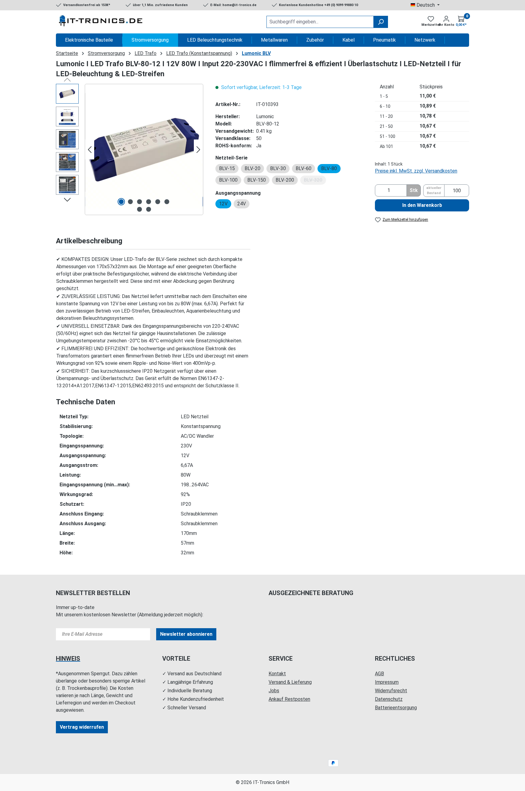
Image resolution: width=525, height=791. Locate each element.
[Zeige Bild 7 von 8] (139, 209)
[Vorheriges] (89, 149)
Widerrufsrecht (391, 690)
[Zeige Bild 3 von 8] (139, 201)
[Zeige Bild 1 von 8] (121, 201)
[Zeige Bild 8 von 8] (148, 209)
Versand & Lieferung (290, 682)
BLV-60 (303, 168)
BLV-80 (329, 168)
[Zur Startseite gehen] (101, 21)
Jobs (274, 690)
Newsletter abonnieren (186, 634)
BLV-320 (315, 181)
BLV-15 (227, 168)
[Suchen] (380, 22)
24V (241, 204)
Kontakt (277, 673)
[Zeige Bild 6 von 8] (166, 201)
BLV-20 (252, 168)
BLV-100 (228, 180)
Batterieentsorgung (396, 708)
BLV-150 (256, 180)
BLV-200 (285, 180)
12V (223, 204)
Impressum (387, 682)
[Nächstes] (198, 149)
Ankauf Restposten (289, 699)
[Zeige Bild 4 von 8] (148, 201)
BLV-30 (278, 168)
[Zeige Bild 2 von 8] (130, 201)
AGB (379, 673)
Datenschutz (389, 699)
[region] (129, 149)
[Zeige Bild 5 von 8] (157, 201)
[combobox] (320, 22)
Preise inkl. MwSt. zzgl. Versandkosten (416, 171)
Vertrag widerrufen (82, 727)
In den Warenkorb (422, 205)
